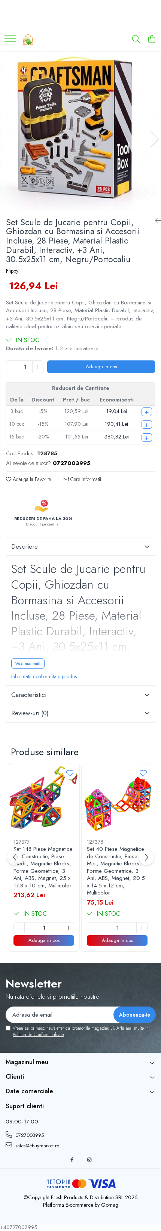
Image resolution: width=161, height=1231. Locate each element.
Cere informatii (85, 479)
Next (155, 139)
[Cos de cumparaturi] (151, 39)
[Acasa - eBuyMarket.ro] (28, 39)
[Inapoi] (155, 220)
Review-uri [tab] (30, 712)
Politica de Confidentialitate (38, 1034)
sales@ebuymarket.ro (36, 1145)
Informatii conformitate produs (44, 676)
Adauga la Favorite (31, 479)
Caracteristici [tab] (28, 694)
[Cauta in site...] (136, 39)
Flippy (12, 271)
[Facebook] (71, 1160)
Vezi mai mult (27, 663)
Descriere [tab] (24, 546)
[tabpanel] (80, 131)
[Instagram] (89, 1160)
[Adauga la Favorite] (69, 772)
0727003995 (29, 1135)
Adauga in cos (101, 366)
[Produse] (10, 39)
